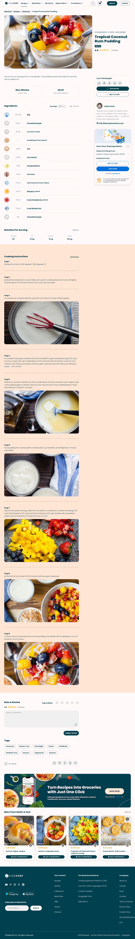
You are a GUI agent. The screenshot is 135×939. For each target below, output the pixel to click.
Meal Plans (58, 896)
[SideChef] (14, 877)
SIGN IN (125, 3)
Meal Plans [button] (36, 3)
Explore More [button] (61, 3)
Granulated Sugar (34, 123)
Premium (57, 912)
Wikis (56, 901)
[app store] (28, 894)
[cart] (100, 3)
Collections (59, 891)
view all (127, 812)
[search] (93, 3)
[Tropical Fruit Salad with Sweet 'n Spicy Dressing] (84, 838)
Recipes (57, 880)
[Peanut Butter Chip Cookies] (116, 838)
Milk (28, 115)
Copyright (126, 935)
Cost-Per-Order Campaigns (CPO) (92, 886)
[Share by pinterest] (105, 83)
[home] (11, 3)
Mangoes (30, 191)
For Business (76, 3)
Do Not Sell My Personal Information (105, 935)
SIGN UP (112, 3)
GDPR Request (83, 935)
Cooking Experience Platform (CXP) (92, 880)
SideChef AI (83, 901)
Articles (57, 886)
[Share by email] (121, 83)
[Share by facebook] (110, 83)
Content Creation (85, 891)
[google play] (12, 894)
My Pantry (49, 3)
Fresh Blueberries (34, 208)
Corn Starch (32, 157)
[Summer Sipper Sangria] (19, 838)
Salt (28, 149)
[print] (99, 83)
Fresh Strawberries (35, 200)
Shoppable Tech (85, 896)
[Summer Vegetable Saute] (51, 838)
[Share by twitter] (115, 83)
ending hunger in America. (114, 181)
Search (57, 907)
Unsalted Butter (33, 166)
